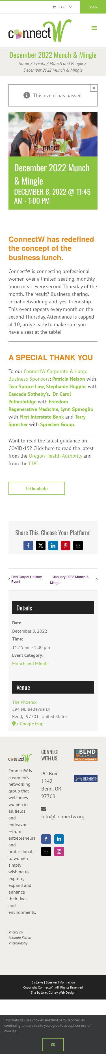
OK (53, 1044)
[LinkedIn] (59, 839)
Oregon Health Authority (55, 456)
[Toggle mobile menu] (95, 28)
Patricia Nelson (68, 379)
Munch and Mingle (30, 663)
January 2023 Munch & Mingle (69, 579)
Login (93, 7)
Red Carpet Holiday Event (26, 579)
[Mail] (46, 851)
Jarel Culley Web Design (58, 992)
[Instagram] (59, 851)
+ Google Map (30, 723)
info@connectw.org (63, 816)
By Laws (37, 982)
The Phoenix (24, 702)
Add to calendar (37, 488)
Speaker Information (60, 982)
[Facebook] (46, 839)
